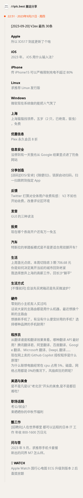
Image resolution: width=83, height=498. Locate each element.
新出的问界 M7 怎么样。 (29, 453)
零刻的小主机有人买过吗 (29, 304)
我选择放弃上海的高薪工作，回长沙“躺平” (41, 273)
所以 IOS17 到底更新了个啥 (31, 41)
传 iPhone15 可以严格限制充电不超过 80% (42, 72)
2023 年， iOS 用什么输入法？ (33, 57)
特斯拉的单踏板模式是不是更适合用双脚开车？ (45, 247)
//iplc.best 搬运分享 (24, 6)
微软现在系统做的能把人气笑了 (33, 103)
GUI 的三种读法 (22, 216)
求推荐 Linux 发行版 (25, 88)
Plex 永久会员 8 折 (24, 139)
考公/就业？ (19, 406)
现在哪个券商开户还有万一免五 (33, 232)
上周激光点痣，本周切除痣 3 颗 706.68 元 (41, 262)
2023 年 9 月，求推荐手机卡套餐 (34, 448)
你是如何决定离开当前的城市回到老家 (38, 268)
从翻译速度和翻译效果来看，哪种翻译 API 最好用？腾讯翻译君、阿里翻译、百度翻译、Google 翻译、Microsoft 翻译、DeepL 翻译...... (45, 344)
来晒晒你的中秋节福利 (27, 412)
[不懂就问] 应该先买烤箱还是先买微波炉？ (41, 288)
